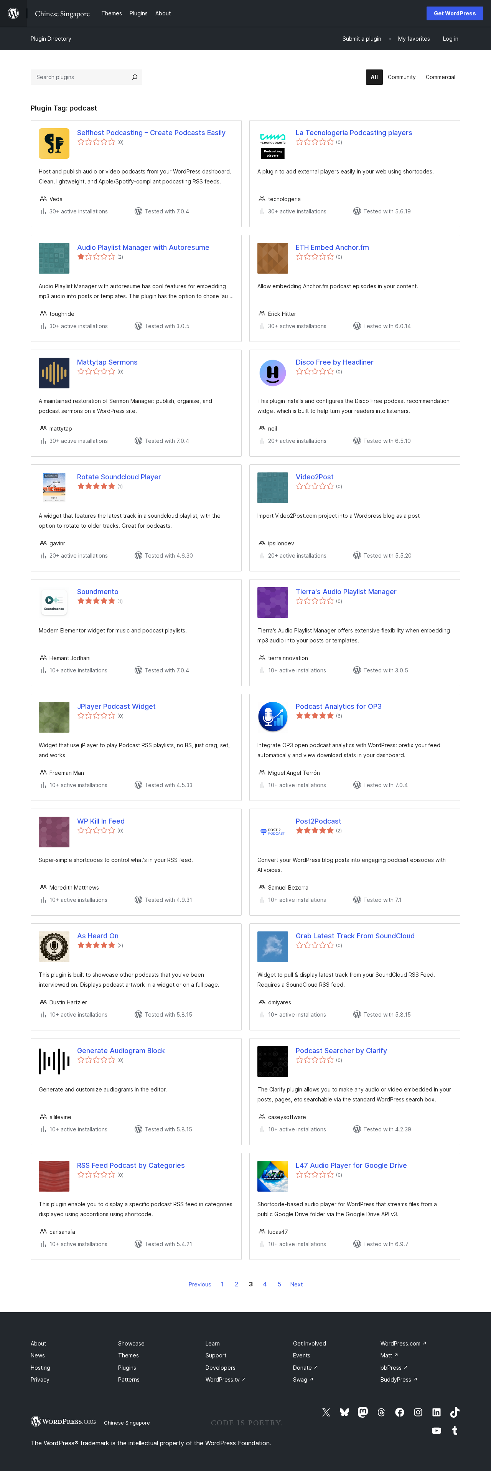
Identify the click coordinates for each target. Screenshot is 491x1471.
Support (216, 1355)
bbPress (394, 1367)
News (38, 1355)
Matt (390, 1355)
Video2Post (315, 477)
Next (296, 1284)
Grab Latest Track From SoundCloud (355, 936)
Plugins (127, 1367)
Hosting (40, 1367)
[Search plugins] (134, 77)
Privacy (40, 1379)
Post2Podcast (318, 821)
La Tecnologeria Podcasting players (354, 133)
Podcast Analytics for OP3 (339, 706)
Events (301, 1355)
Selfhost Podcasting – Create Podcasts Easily (151, 133)
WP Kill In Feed (101, 821)
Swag (303, 1379)
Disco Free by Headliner (335, 362)
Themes (128, 1355)
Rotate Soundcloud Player (119, 477)
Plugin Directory (51, 38)
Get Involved (309, 1343)
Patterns (129, 1379)
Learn (213, 1343)
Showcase (131, 1343)
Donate (305, 1367)
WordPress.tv (226, 1379)
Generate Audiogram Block (121, 1051)
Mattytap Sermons (107, 362)
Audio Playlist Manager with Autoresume (143, 247)
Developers (221, 1367)
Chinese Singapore (127, 1423)
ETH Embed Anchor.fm (332, 247)
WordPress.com (404, 1343)
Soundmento (98, 592)
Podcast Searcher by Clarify (341, 1051)
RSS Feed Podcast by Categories (131, 1165)
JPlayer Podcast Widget (116, 706)
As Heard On (98, 936)
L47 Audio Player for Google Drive (351, 1165)
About (38, 1343)
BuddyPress (399, 1379)
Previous (200, 1284)
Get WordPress (455, 13)
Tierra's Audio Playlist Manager (346, 592)
